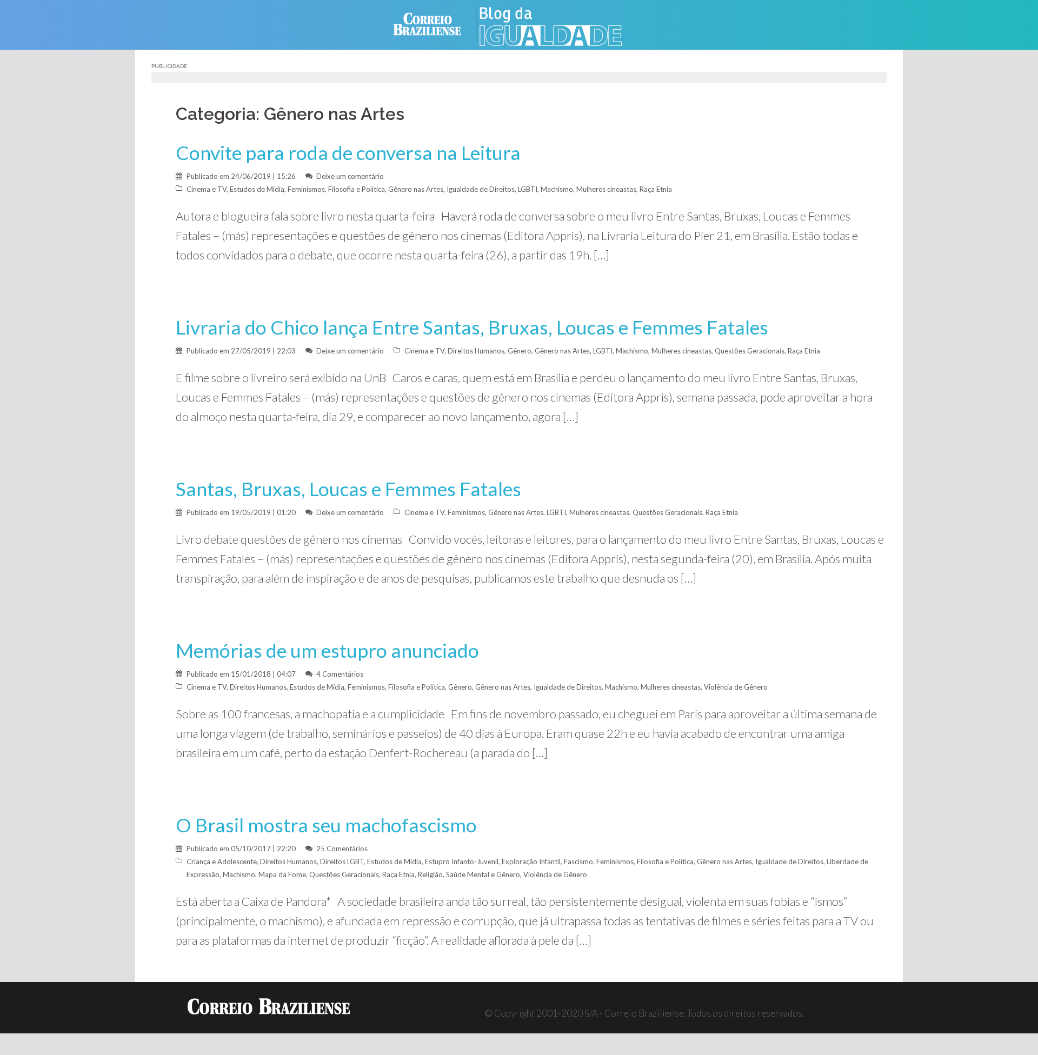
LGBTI (527, 189)
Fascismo (578, 861)
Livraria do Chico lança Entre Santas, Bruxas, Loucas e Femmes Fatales (472, 327)
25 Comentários (342, 848)
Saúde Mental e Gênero (483, 874)
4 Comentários (339, 674)
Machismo (557, 189)
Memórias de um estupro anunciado (327, 650)
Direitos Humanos (476, 350)
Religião (430, 874)
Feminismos (306, 189)
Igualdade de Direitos (481, 189)
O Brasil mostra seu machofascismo (326, 825)
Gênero (519, 350)
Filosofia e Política (356, 189)
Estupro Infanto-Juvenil (461, 861)
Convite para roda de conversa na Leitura (348, 152)
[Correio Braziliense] (435, 23)
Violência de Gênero (736, 687)
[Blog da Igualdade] (563, 23)
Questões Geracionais (749, 350)
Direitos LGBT (342, 861)
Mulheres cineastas (606, 189)
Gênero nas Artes (415, 189)
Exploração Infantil (531, 861)
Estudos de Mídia (257, 189)
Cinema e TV (207, 189)
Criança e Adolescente (222, 861)
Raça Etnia (656, 189)
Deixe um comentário (350, 176)
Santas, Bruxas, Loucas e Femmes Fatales (348, 488)
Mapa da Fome (282, 874)
